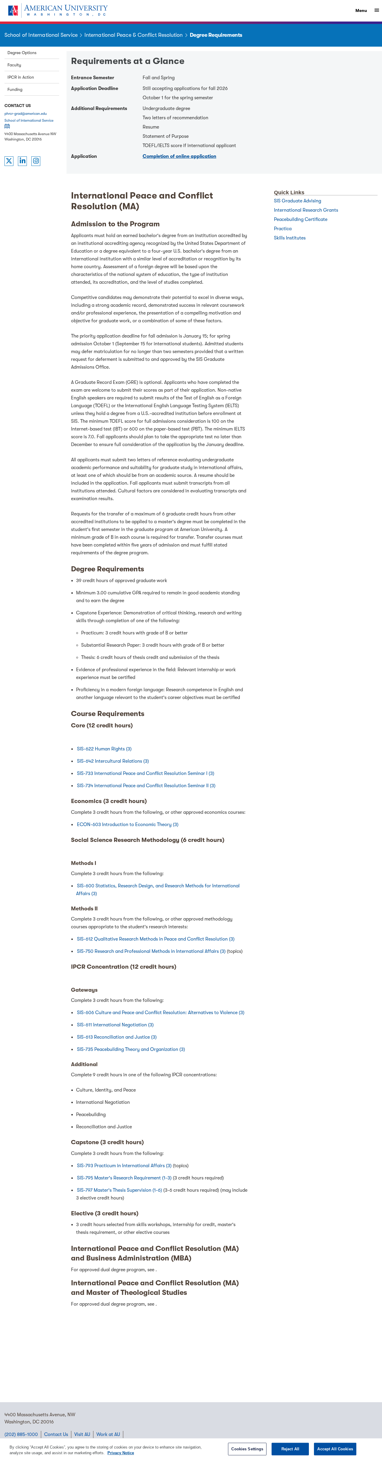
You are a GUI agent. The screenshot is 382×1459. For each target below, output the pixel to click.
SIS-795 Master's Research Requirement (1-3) (125, 1178)
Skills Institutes (290, 238)
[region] (191, 1448)
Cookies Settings (247, 1449)
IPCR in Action (20, 77)
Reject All (290, 1449)
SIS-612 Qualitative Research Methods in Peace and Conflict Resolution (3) (156, 939)
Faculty (14, 64)
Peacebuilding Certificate (300, 219)
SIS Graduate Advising (297, 201)
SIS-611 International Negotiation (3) (115, 1025)
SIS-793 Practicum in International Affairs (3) (125, 1165)
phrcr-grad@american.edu (25, 114)
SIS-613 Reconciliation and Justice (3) (117, 1037)
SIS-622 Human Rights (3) (104, 749)
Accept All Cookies (335, 1449)
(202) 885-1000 (21, 1434)
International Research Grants (306, 210)
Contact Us (56, 1434)
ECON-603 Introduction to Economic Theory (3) (127, 824)
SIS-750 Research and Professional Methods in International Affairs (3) (152, 951)
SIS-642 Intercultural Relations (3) (113, 761)
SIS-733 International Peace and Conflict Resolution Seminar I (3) (145, 773)
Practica (283, 228)
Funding (14, 89)
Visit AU (82, 1434)
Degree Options (21, 52)
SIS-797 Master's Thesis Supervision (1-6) (120, 1190)
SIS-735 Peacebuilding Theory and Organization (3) (131, 1049)
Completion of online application (179, 156)
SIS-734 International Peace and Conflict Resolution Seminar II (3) (146, 785)
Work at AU (108, 1434)
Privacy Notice (120, 1453)
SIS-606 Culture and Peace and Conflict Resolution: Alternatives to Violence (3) (160, 1012)
